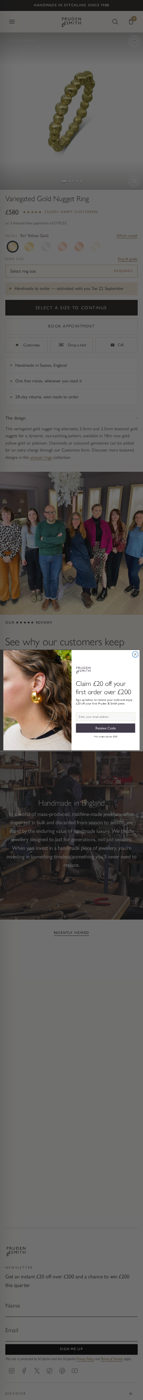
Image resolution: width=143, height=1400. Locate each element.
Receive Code (105, 727)
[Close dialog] (135, 654)
